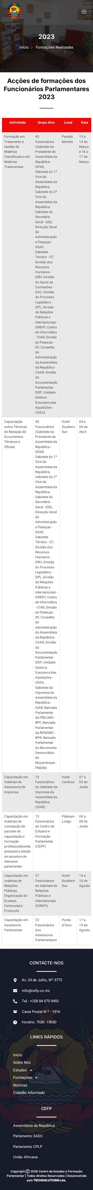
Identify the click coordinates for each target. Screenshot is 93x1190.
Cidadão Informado (29, 1092)
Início (17, 1055)
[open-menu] (83, 12)
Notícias (20, 1085)
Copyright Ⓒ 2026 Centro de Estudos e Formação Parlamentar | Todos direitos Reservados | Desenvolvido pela (47, 1175)
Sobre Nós (22, 1062)
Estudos (20, 1070)
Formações (22, 1077)
